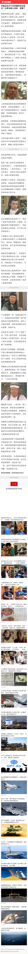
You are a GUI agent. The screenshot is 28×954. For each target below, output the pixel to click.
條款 (12, 951)
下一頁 (14, 484)
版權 (17, 951)
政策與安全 (8, 951)
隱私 (15, 951)
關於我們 (3, 951)
